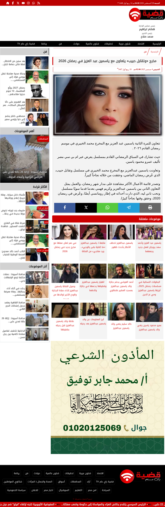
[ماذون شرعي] (107, 397)
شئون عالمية (92, 44)
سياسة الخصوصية (16, 490)
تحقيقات (108, 44)
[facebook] (64, 208)
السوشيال (64, 490)
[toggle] (8, 43)
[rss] (38, 2)
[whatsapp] (107, 208)
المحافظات (75, 482)
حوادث (76, 44)
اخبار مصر (48, 490)
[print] (150, 208)
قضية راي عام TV (26, 44)
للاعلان (34, 490)
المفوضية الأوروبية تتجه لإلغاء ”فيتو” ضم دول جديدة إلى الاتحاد (37, 504)
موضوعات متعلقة (149, 219)
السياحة (106, 490)
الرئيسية (157, 44)
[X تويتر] (18, 2)
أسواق (61, 482)
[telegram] (128, 208)
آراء (88, 482)
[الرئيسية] (7, 2)
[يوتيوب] (23, 2)
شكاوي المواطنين (13, 482)
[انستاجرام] (28, 2)
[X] (86, 208)
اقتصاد (140, 44)
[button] (7, 160)
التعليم (78, 490)
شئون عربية (125, 44)
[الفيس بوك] (12, 2)
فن (60, 44)
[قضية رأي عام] (147, 15)
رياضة (44, 44)
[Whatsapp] (33, 2)
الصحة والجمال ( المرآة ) (40, 482)
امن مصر (92, 490)
